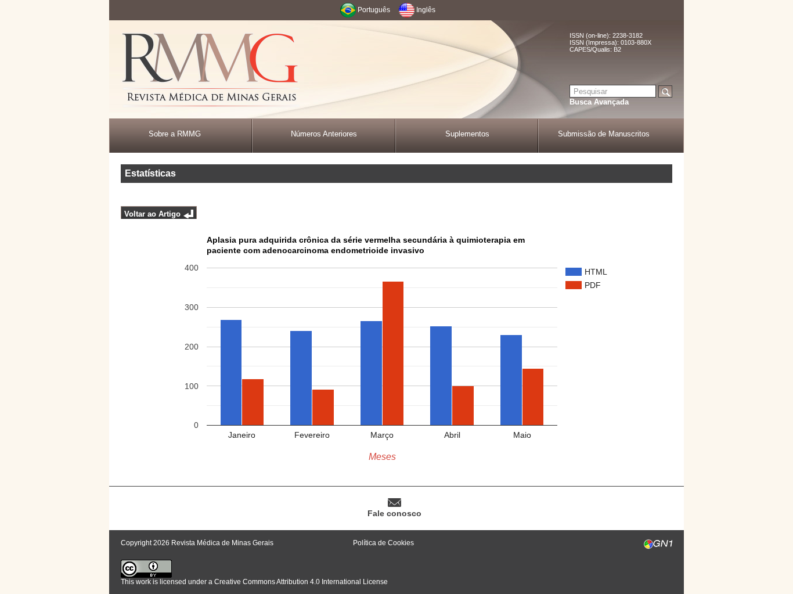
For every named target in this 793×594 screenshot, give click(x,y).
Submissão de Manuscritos (604, 133)
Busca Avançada (599, 102)
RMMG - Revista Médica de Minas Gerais (211, 70)
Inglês (425, 10)
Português (374, 10)
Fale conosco (394, 513)
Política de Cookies (383, 543)
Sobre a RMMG (175, 133)
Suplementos (467, 133)
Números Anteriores (324, 133)
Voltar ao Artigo (152, 214)
